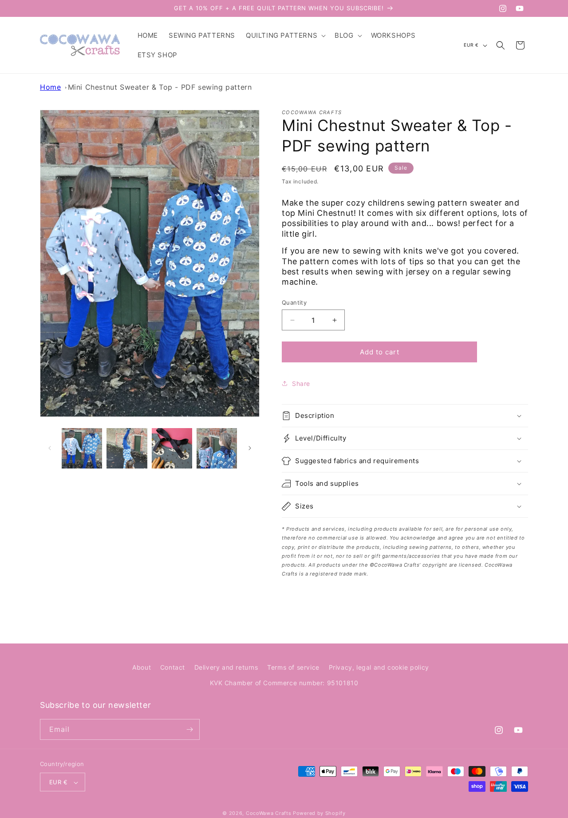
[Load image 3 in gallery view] (172, 448)
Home (50, 87)
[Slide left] (49, 448)
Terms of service (293, 667)
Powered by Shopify (319, 813)
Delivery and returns (226, 667)
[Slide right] (250, 448)
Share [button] (301, 383)
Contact (172, 667)
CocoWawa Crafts (269, 813)
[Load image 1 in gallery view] (82, 448)
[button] (285, 35)
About (141, 667)
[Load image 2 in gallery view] (126, 448)
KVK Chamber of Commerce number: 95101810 (284, 683)
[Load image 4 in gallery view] (217, 448)
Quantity (294, 302)
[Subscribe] (189, 729)
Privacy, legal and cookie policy (379, 667)
